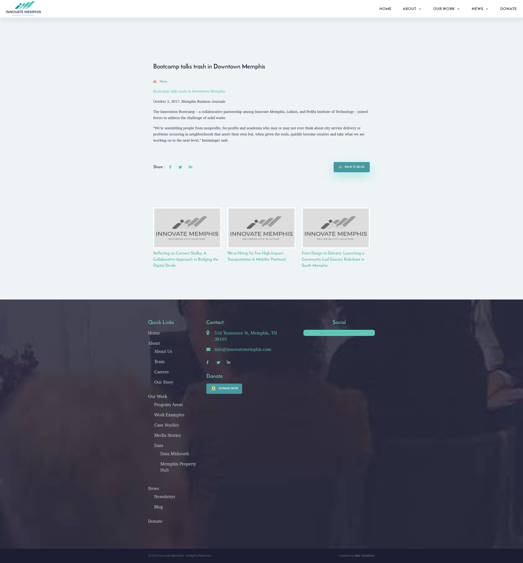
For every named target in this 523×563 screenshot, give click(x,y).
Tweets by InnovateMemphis (339, 332)
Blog (158, 506)
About (409, 9)
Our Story (163, 382)
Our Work (444, 9)
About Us (163, 351)
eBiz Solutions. (364, 555)
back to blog (355, 167)
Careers (161, 371)
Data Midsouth (174, 453)
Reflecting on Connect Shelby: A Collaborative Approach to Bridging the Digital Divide (185, 259)
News (477, 9)
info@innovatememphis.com (243, 349)
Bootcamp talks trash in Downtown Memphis (189, 91)
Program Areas (168, 404)
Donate (508, 9)
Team (159, 361)
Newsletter (164, 496)
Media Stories (167, 435)
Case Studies (166, 425)
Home (385, 9)
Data (158, 445)
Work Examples (169, 414)
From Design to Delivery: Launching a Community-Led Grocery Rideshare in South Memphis (333, 259)
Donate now (228, 388)
